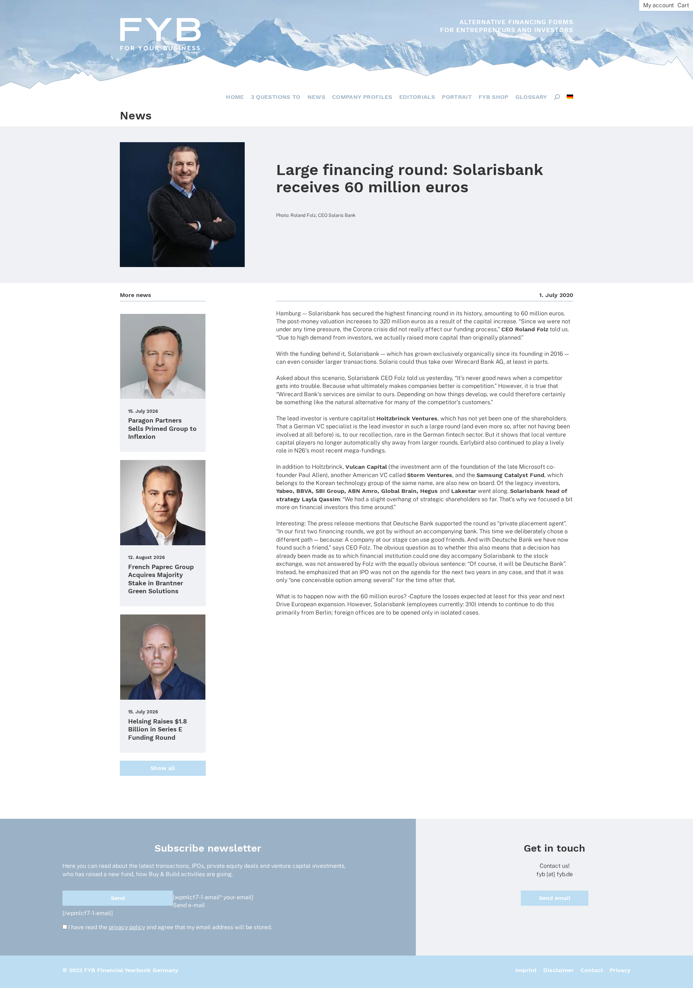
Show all (163, 768)
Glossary (531, 96)
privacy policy (127, 927)
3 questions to (276, 96)
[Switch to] (570, 97)
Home (235, 96)
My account (658, 5)
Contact (591, 970)
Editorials (417, 96)
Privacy (620, 970)
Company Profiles (362, 96)
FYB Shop (494, 96)
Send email (554, 898)
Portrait (457, 96)
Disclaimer (558, 970)
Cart (683, 5)
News (316, 96)
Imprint (526, 970)
